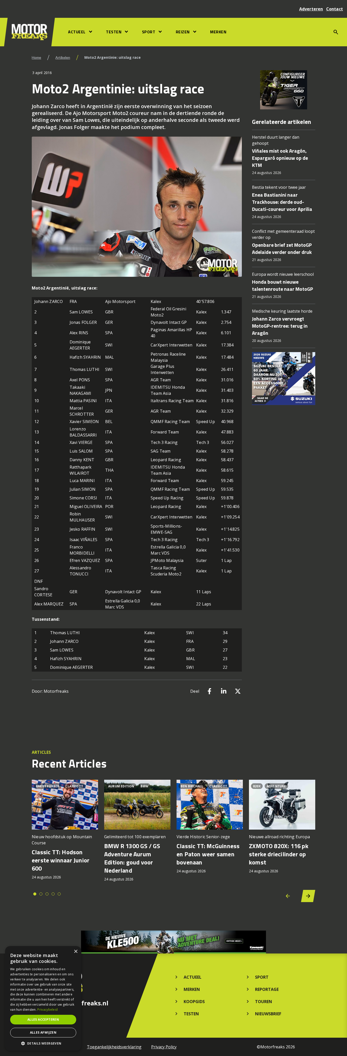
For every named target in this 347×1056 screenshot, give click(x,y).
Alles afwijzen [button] (43, 1032)
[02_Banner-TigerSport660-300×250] (283, 89)
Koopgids (194, 1001)
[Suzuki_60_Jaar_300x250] (283, 378)
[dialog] (43, 998)
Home (36, 57)
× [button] (75, 951)
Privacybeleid (47, 1009)
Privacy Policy (164, 1047)
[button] (43, 1043)
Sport (148, 32)
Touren (263, 1001)
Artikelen (62, 57)
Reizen (183, 32)
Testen (113, 32)
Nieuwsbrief (268, 1014)
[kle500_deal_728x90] (173, 942)
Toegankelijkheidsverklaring (114, 1047)
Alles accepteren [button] (43, 1019)
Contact (334, 9)
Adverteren (311, 9)
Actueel (77, 32)
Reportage (267, 989)
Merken (218, 32)
